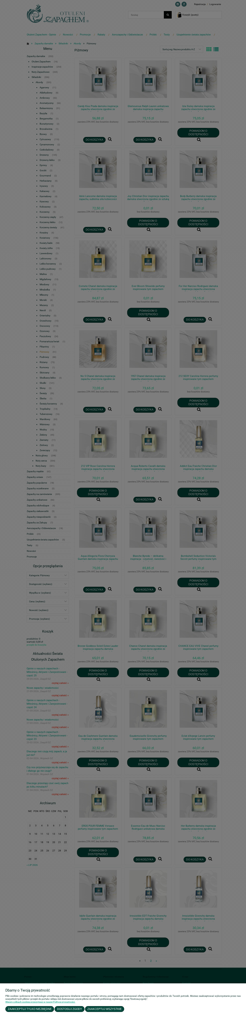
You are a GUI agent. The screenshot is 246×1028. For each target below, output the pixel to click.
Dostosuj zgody (69, 1008)
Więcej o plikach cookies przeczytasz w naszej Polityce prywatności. (40, 1002)
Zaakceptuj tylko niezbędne (30, 1008)
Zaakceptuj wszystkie (104, 1008)
